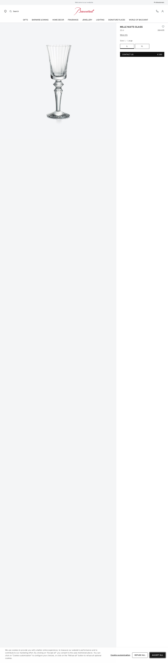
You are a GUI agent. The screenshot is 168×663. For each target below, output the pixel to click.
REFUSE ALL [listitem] (140, 655)
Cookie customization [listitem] (120, 655)
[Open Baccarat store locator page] (5, 11)
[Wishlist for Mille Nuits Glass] (163, 26)
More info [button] (124, 35)
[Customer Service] (157, 11)
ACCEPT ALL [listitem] (157, 655)
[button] (162, 11)
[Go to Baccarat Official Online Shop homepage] (84, 11)
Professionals (159, 2)
